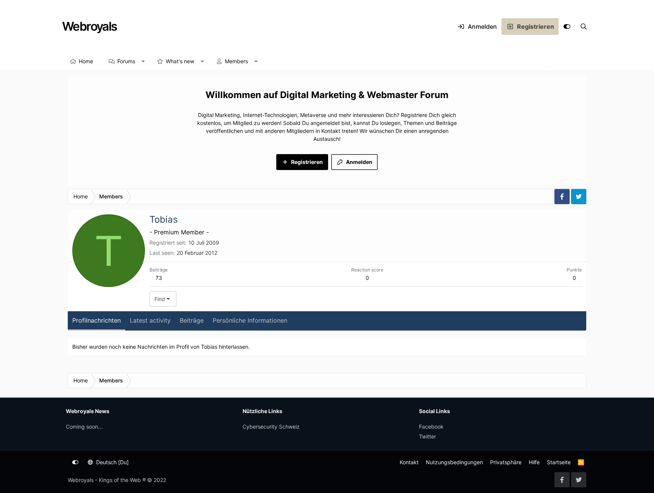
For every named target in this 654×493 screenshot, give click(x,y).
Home (86, 61)
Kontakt (409, 462)
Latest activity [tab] (150, 320)
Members (236, 61)
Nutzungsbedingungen (454, 462)
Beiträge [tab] (192, 320)
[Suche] (583, 26)
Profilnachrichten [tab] (96, 320)
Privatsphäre (506, 462)
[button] (143, 61)
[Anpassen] (567, 26)
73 (159, 278)
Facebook (431, 426)
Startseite (559, 462)
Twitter (427, 436)
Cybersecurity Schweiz (271, 426)
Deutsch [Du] (112, 462)
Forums (126, 61)
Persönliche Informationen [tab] (250, 320)
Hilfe (534, 462)
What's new (180, 61)
